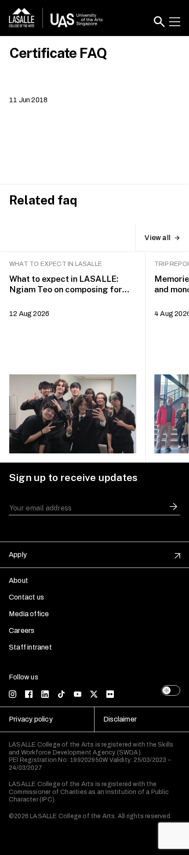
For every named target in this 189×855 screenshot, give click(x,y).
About (18, 580)
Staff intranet (30, 647)
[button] (159, 21)
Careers (21, 630)
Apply (18, 554)
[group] (72, 357)
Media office (29, 614)
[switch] (171, 690)
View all (158, 237)
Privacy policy (31, 719)
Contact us (26, 597)
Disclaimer (120, 719)
